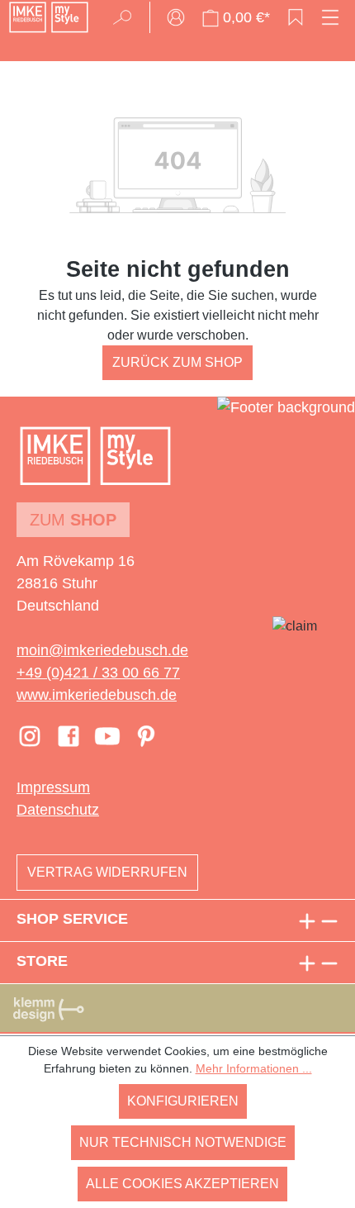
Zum (73, 520)
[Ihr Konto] (176, 17)
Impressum (53, 787)
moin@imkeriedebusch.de (102, 650)
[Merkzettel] (295, 17)
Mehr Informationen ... (254, 1068)
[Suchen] (127, 17)
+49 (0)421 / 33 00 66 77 (98, 672)
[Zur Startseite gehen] (49, 17)
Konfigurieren (183, 1101)
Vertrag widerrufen (107, 872)
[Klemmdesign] (48, 1009)
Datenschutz (58, 809)
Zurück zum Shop (177, 362)
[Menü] (330, 17)
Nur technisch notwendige (182, 1142)
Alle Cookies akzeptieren (182, 1184)
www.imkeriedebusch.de (97, 695)
